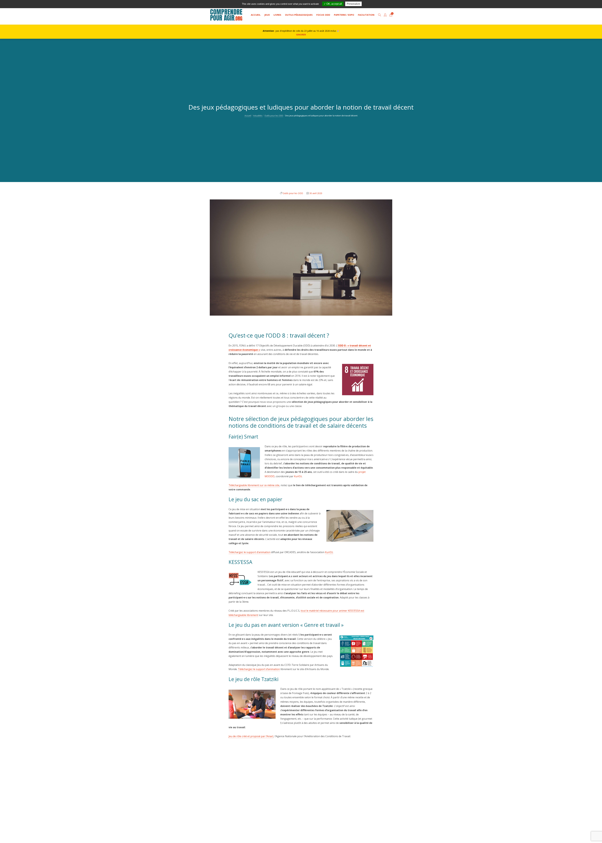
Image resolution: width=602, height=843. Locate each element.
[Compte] (385, 14)
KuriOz (298, 476)
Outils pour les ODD (273, 115)
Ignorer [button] (301, 34)
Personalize (353, 4)
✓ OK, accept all (333, 4)
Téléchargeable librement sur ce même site (254, 485)
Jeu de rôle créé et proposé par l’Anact (251, 736)
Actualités (257, 115)
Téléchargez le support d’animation (249, 552)
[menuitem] (255, 15)
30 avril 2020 (315, 193)
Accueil (248, 115)
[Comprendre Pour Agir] (226, 15)
